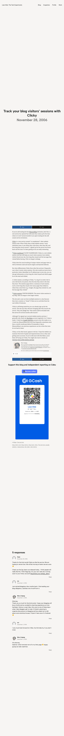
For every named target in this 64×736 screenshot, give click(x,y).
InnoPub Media (46, 350)
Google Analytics (28, 320)
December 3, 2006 (22, 639)
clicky (36, 445)
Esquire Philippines (38, 347)
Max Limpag (21, 596)
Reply (50, 577)
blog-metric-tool (16, 445)
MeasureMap (33, 232)
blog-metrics (24, 445)
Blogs (14, 442)
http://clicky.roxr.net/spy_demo (40, 574)
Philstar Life (32, 347)
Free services (20, 442)
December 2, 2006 (22, 583)
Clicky (14, 241)
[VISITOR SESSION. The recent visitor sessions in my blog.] (17, 293)
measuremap (20, 447)
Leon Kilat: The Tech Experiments (12, 5)
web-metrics (33, 447)
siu (18, 581)
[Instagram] (17, 354)
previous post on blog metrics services (23, 340)
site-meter (27, 447)
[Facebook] (13, 354)
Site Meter (30, 318)
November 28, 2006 (22, 559)
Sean (18, 557)
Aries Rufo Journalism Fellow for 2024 (29, 348)
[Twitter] (15, 354)
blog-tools (31, 445)
